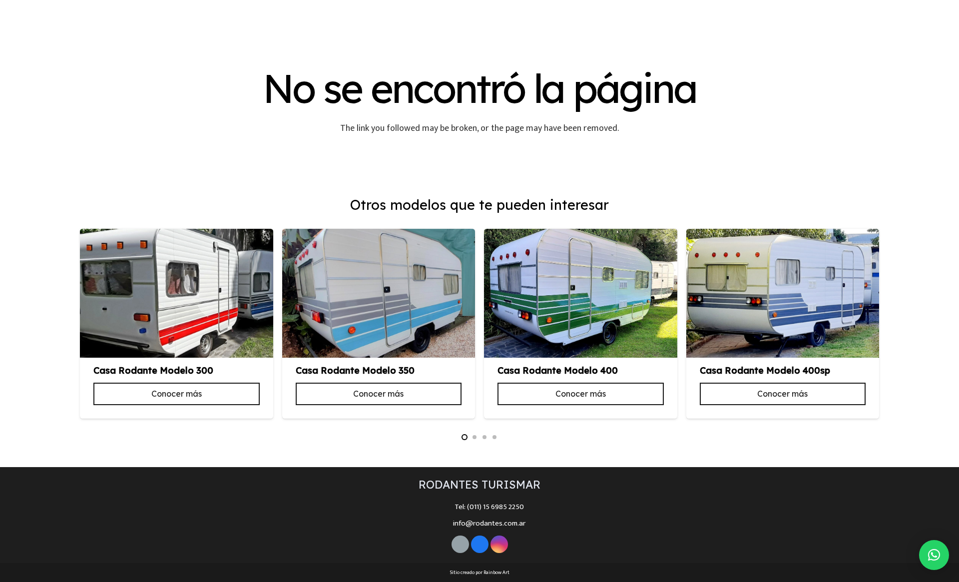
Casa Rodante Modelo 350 (355, 370)
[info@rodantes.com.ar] (443, 524)
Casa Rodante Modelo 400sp (765, 370)
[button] (465, 437)
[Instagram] (936, 16)
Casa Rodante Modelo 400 (557, 370)
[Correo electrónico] (460, 544)
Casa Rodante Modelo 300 (153, 370)
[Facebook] (916, 16)
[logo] (64, 16)
